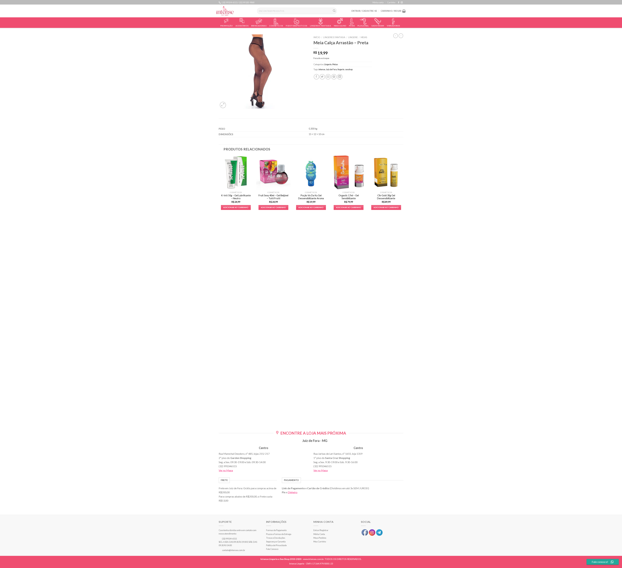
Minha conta (378, 2)
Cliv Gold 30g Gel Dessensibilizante (386, 197)
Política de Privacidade (276, 545)
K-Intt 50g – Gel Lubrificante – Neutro (236, 197)
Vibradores (393, 25)
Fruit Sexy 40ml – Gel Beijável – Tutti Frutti (273, 197)
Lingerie (353, 37)
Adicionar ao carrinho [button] (235, 207)
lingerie (341, 69)
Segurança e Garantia (276, 541)
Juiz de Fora (331, 69)
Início (316, 37)
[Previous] (218, 290)
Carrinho (391, 2)
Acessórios (242, 25)
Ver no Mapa (226, 470)
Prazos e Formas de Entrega (278, 534)
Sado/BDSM (377, 25)
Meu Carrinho (319, 541)
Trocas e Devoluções (275, 538)
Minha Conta (319, 534)
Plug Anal (363, 25)
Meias (364, 37)
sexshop (349, 69)
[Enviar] (334, 11)
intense (322, 69)
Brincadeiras (258, 25)
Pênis (352, 25)
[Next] (403, 290)
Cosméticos (276, 25)
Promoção (226, 25)
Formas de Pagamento (276, 530)
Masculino (340, 25)
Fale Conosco (272, 549)
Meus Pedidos (319, 538)
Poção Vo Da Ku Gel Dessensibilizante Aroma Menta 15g (311, 198)
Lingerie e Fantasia (320, 25)
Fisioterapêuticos (296, 25)
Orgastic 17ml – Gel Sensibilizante (349, 197)
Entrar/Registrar (320, 530)
